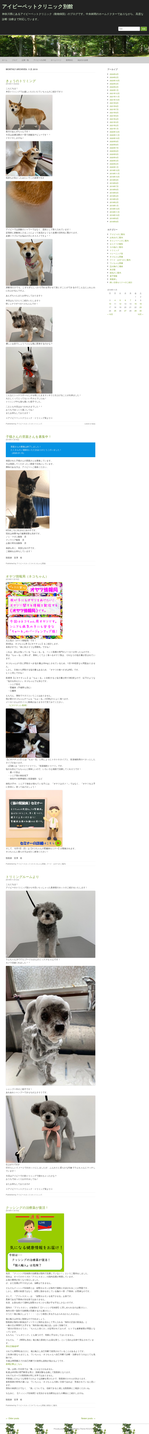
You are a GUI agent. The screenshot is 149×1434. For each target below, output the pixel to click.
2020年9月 (114, 141)
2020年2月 (114, 163)
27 (125, 310)
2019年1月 (114, 205)
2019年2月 (114, 202)
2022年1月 (114, 90)
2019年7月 (114, 186)
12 (120, 303)
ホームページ (56, 60)
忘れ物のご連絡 (116, 266)
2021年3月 (114, 122)
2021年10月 (115, 99)
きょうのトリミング (21, 80)
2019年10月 (115, 176)
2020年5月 (114, 154)
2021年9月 (114, 103)
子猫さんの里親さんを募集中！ (29, 436)
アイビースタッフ (24, 423)
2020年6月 (114, 151)
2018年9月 (114, 218)
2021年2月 (114, 125)
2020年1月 (114, 167)
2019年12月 (115, 170)
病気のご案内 (51, 1405)
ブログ (14, 60)
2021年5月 (114, 115)
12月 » (140, 314)
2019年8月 (114, 183)
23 (141, 307)
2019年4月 (114, 195)
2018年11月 (115, 212)
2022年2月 (114, 87)
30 (141, 310)
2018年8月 (114, 221)
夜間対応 (69, 60)
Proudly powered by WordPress (66, 1428)
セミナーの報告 (116, 243)
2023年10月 (115, 80)
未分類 (112, 269)
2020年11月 (115, 135)
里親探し (113, 279)
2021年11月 (115, 96)
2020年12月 (115, 131)
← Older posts (12, 1418)
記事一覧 (25, 60)
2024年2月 (114, 77)
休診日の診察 (83, 60)
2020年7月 (114, 147)
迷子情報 (113, 275)
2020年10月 (115, 138)
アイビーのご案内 (117, 234)
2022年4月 (114, 83)
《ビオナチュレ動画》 (18, 705)
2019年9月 (114, 179)
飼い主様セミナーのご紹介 (121, 282)
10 (110, 303)
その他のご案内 (116, 247)
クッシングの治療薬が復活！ (27, 1207)
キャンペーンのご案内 (119, 240)
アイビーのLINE (39, 60)
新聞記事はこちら (14, 1363)
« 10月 (110, 314)
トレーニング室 (116, 253)
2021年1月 (114, 128)
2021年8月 (114, 106)
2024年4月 (114, 74)
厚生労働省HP (12, 1346)
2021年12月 (115, 93)
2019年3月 (114, 199)
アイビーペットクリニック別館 (37, 6)
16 (141, 303)
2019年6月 (114, 189)
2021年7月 (114, 109)
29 (135, 310)
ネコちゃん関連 (39, 563)
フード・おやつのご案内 (56, 863)
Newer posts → (88, 1418)
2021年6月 (114, 112)
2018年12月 (115, 208)
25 (115, 310)
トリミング (37, 423)
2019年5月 (114, 192)
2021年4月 (114, 119)
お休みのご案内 (116, 237)
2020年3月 (114, 160)
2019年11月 (115, 173)
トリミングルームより (22, 876)
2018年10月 (115, 215)
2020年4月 (114, 157)
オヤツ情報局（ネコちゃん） (27, 576)
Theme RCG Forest (87, 1428)
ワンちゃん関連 (39, 1405)
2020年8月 (114, 144)
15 (135, 303)
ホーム (4, 60)
